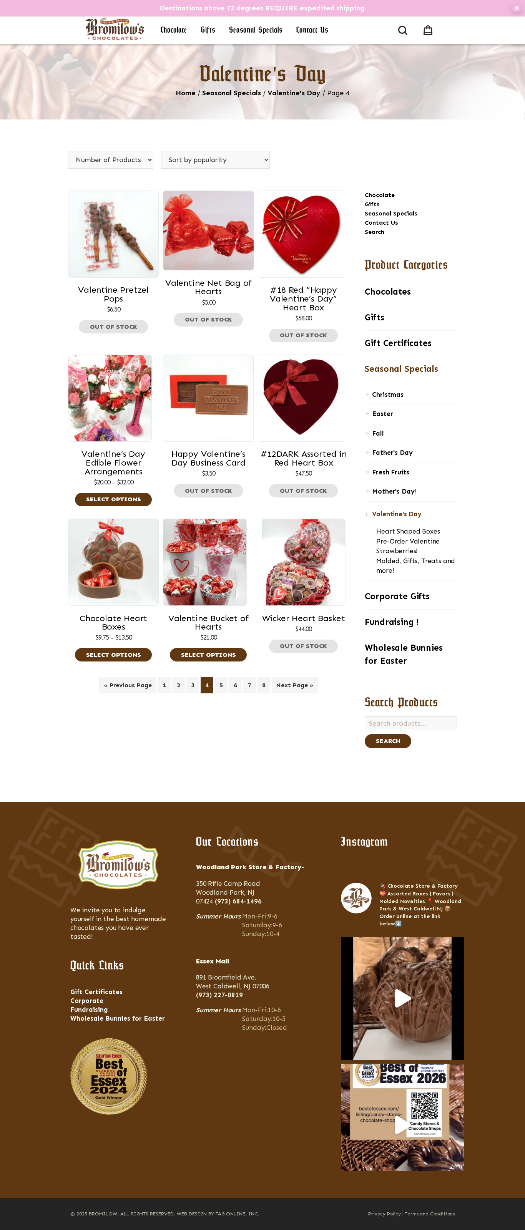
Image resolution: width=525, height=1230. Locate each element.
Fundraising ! (392, 622)
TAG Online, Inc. (237, 1214)
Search (374, 231)
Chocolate (174, 30)
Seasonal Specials (255, 30)
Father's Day (392, 452)
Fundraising (89, 1009)
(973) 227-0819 (219, 995)
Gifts (208, 30)
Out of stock (113, 326)
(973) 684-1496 (238, 901)
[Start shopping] (429, 29)
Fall (378, 433)
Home (186, 93)
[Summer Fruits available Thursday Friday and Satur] (402, 998)
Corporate (86, 1001)
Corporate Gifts (397, 596)
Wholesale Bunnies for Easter (403, 654)
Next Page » (294, 685)
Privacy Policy (384, 1214)
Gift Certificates (398, 343)
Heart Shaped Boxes (408, 531)
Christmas (387, 394)
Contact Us (312, 30)
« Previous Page (128, 685)
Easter (382, 414)
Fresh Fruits (390, 472)
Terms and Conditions (430, 1214)
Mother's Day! (394, 491)
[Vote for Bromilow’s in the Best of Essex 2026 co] (402, 1125)
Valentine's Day (294, 93)
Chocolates (387, 292)
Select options (113, 499)
